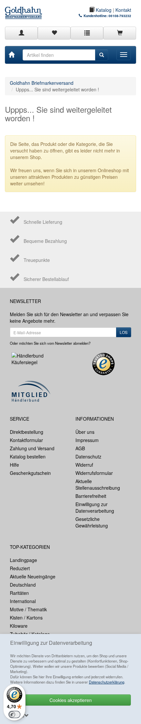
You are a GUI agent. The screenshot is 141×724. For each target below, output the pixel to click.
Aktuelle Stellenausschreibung (97, 484)
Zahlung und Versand (32, 448)
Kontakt (123, 10)
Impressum (87, 440)
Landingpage (23, 560)
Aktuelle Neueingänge (32, 576)
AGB (80, 448)
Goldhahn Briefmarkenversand (41, 83)
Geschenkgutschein (30, 473)
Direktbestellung (26, 432)
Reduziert (20, 568)
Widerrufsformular (94, 473)
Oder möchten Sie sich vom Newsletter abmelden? (50, 343)
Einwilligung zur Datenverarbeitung (94, 507)
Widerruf (84, 464)
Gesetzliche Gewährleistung (91, 522)
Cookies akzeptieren (71, 700)
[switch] (14, 714)
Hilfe (14, 464)
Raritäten (19, 593)
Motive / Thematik (28, 609)
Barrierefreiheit (90, 496)
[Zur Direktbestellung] (86, 33)
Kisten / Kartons (26, 617)
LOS (124, 332)
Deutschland (23, 584)
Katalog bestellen (28, 456)
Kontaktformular (26, 440)
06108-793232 (120, 15)
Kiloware (19, 625)
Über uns (84, 432)
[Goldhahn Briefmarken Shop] (23, 9)
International (23, 601)
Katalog (102, 10)
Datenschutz (88, 456)
